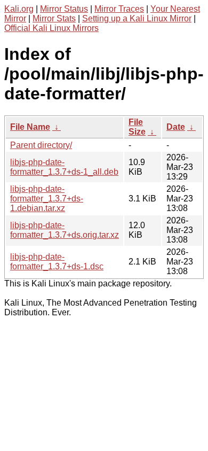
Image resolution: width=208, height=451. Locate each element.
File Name (30, 126)
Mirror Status (64, 8)
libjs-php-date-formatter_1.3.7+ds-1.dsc (56, 261)
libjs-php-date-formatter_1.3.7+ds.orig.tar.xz (64, 230)
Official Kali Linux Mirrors (51, 28)
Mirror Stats (54, 18)
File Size (137, 127)
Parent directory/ (41, 145)
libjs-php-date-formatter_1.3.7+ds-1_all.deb (64, 167)
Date (175, 126)
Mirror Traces (119, 8)
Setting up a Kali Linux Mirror (136, 18)
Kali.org (19, 8)
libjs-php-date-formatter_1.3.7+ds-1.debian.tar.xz (46, 198)
